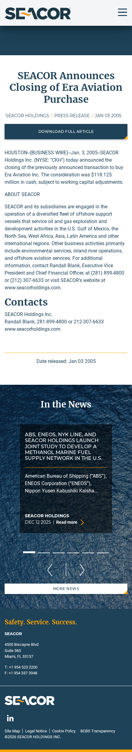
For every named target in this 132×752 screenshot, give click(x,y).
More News (66, 588)
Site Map (12, 731)
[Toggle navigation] (122, 12)
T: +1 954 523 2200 (21, 667)
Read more (66, 522)
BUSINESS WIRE (49, 153)
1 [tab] (29, 552)
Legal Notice (36, 731)
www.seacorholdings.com (32, 288)
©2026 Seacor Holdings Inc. (33, 737)
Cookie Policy (64, 731)
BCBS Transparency (97, 731)
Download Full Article (66, 131)
